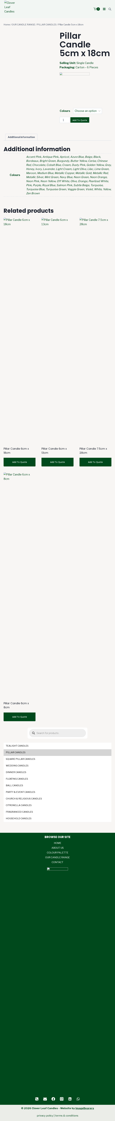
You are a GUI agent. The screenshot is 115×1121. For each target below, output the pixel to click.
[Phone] (36, 1099)
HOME (57, 843)
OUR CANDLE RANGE (57, 857)
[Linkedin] (70, 1099)
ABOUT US (58, 847)
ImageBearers (84, 1108)
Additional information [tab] (21, 137)
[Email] (45, 1099)
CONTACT (57, 862)
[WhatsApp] (78, 1099)
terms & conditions (66, 1115)
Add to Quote (79, 120)
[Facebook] (53, 1099)
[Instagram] (61, 1099)
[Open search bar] (109, 9)
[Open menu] (104, 9)
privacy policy (45, 1115)
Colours (65, 110)
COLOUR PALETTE (57, 852)
